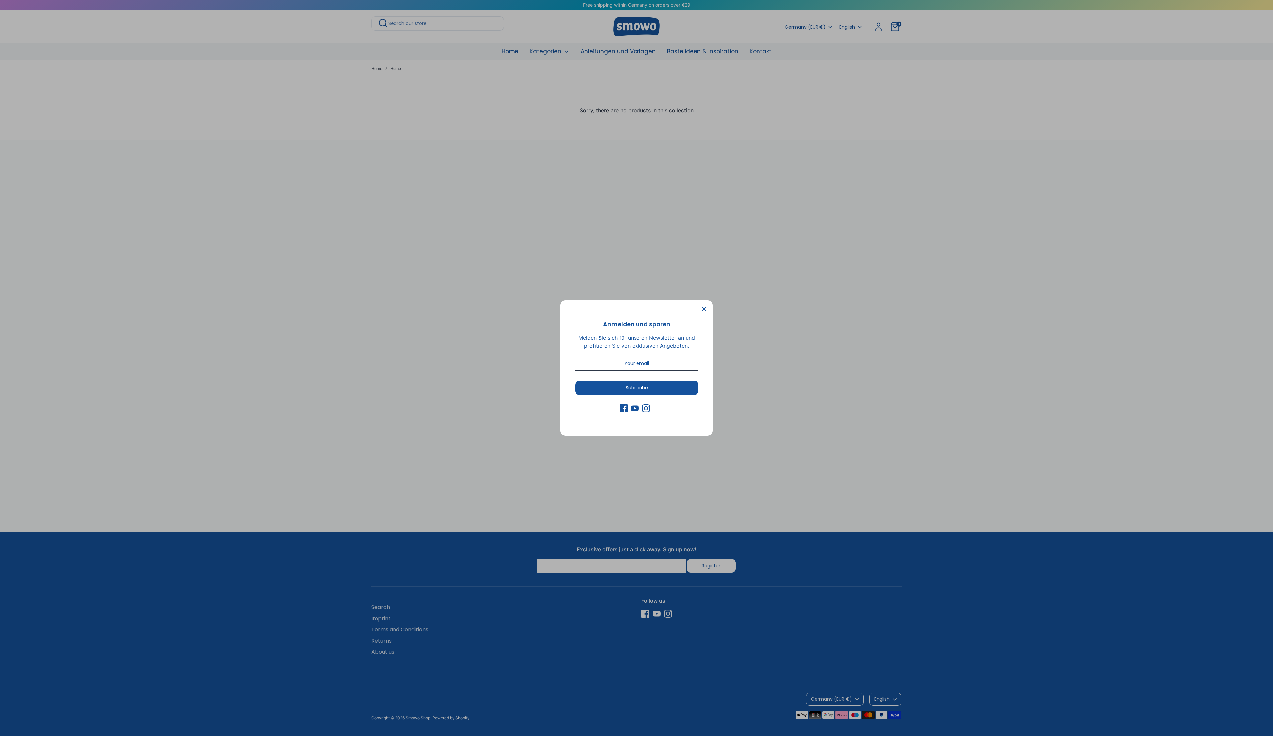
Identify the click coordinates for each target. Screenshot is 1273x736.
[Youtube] (635, 408)
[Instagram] (646, 408)
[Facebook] (624, 408)
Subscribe (637, 387)
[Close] (704, 309)
